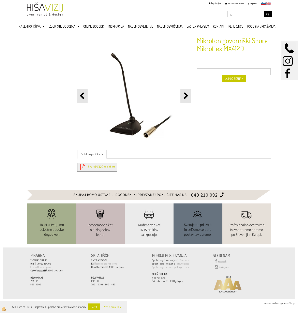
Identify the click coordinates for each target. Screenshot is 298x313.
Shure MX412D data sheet (101, 166)
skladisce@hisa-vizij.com (105, 263)
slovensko (263, 3)
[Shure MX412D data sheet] (82, 166)
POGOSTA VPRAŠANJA (261, 26)
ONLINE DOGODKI (93, 26)
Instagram (224, 267)
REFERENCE (235, 26)
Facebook (222, 261)
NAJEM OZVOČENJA (170, 26)
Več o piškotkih (112, 307)
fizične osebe (183, 260)
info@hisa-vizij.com (41, 267)
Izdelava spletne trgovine (275, 302)
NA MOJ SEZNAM (233, 78)
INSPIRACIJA (116, 26)
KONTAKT (218, 26)
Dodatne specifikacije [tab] (91, 154)
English (268, 3)
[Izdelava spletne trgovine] (291, 302)
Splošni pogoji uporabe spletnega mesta (170, 267)
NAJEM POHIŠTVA (30, 26)
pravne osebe (183, 263)
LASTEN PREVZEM (198, 26)
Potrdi (94, 307)
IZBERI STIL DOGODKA (62, 26)
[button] (185, 96)
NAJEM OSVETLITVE (140, 26)
